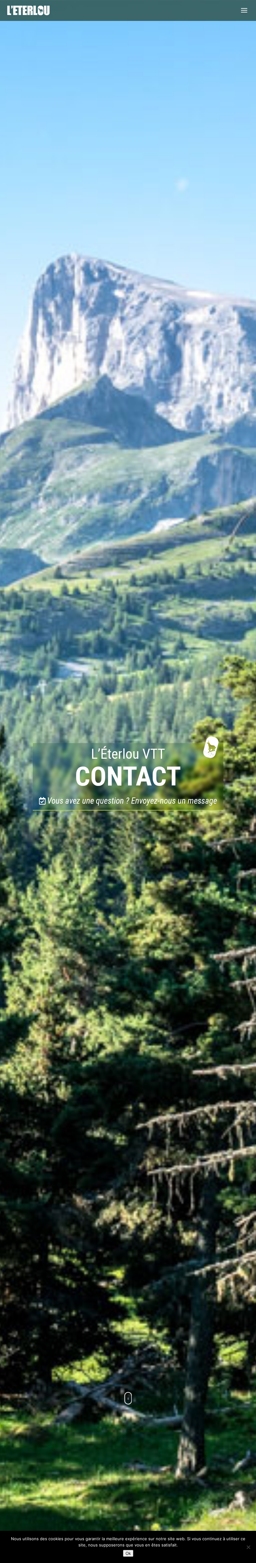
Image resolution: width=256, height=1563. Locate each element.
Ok (128, 1553)
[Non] (248, 1547)
